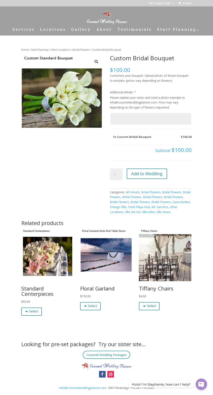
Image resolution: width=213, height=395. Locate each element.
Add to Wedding (146, 173)
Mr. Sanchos (159, 207)
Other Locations (60, 50)
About (104, 31)
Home (25, 50)
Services (23, 31)
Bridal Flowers (81, 50)
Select (33, 311)
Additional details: (123, 92)
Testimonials (135, 31)
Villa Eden (148, 212)
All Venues (133, 192)
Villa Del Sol (132, 212)
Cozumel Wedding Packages (106, 355)
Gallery (81, 31)
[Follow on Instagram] (110, 374)
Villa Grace (163, 212)
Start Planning (176, 31)
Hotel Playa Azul (139, 207)
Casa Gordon (181, 202)
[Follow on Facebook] (102, 374)
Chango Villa (118, 207)
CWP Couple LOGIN (159, 3)
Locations (53, 31)
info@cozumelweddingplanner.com (82, 388)
